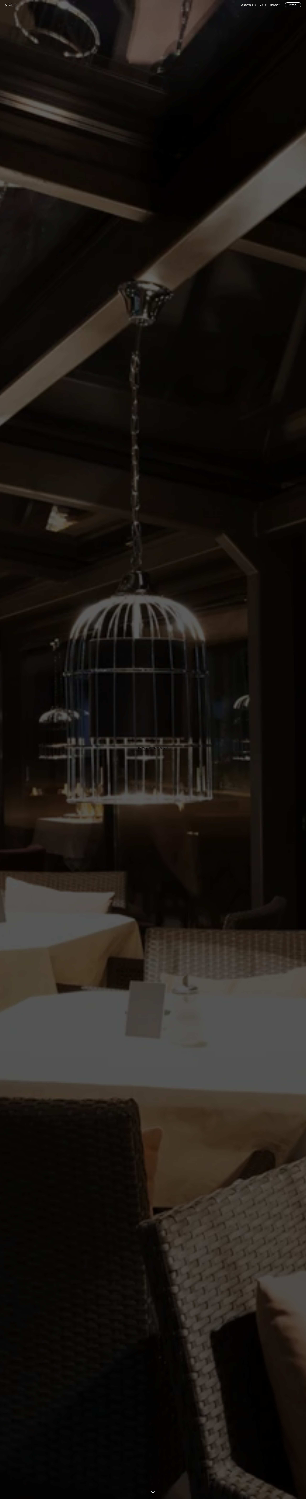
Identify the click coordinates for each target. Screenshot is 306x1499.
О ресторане (248, 4)
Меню (262, 4)
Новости (275, 4)
